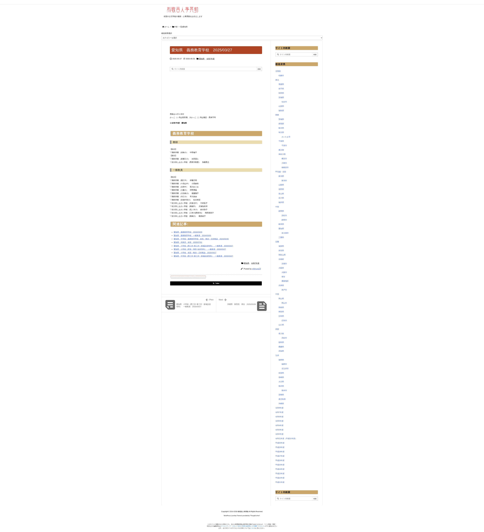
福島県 (281, 111)
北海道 (278, 71)
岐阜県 (281, 224)
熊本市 (284, 390)
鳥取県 (281, 312)
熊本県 (281, 386)
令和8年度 (279, 408)
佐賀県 (281, 373)
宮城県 (281, 97)
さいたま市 (286, 137)
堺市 (283, 277)
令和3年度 (279, 430)
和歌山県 (282, 255)
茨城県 (281, 119)
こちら (252, 528)
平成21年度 (279, 482)
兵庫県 (281, 285)
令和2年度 (279, 434)
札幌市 (281, 76)
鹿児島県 (282, 399)
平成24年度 (279, 469)
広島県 (281, 316)
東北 (277, 80)
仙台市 (284, 102)
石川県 (281, 198)
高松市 (284, 338)
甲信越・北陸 (280, 172)
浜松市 (284, 215)
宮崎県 (281, 395)
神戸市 (284, 290)
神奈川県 (282, 154)
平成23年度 (279, 473)
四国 (277, 329)
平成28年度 (279, 452)
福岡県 (281, 360)
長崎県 (281, 377)
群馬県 (281, 124)
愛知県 (185, 27)
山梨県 (281, 185)
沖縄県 (281, 404)
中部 (176, 27)
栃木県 (281, 128)
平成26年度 (279, 460)
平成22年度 (279, 478)
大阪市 (284, 272)
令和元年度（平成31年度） (286, 438)
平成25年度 (279, 465)
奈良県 (281, 250)
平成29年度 (279, 447)
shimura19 (256, 269)
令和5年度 (279, 421)
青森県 (281, 84)
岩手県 (281, 89)
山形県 (281, 106)
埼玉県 (281, 132)
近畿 (277, 242)
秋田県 (281, 93)
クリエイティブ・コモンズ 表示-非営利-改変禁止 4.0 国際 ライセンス (243, 526)
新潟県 (281, 176)
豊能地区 (285, 281)
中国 (277, 294)
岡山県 (281, 299)
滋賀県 (281, 246)
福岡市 (284, 364)
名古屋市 (285, 233)
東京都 (281, 150)
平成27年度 (279, 456)
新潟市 (284, 181)
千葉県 (281, 141)
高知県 (281, 351)
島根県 (281, 307)
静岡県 (281, 211)
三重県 (281, 237)
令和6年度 (279, 417)
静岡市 (284, 220)
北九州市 (285, 368)
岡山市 (284, 303)
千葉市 (284, 145)
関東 (277, 115)
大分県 (281, 382)
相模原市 (285, 167)
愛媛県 (281, 347)
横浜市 (284, 159)
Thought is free (254, 515)
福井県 (281, 202)
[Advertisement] (191, 91)
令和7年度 (210, 59)
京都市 (284, 264)
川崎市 (284, 163)
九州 (277, 355)
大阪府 (281, 268)
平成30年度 (279, 443)
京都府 (281, 259)
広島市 (284, 320)
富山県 (281, 194)
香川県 (281, 334)
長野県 (281, 189)
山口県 (281, 325)
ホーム (166, 27)
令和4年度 (279, 425)
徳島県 (281, 342)
